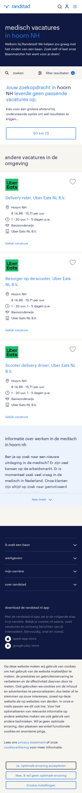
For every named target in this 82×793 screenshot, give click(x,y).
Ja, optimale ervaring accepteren (41, 765)
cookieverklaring (16, 747)
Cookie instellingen (40, 785)
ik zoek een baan (17, 545)
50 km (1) (41, 133)
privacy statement (32, 742)
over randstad (15, 584)
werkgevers (13, 558)
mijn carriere (14, 571)
